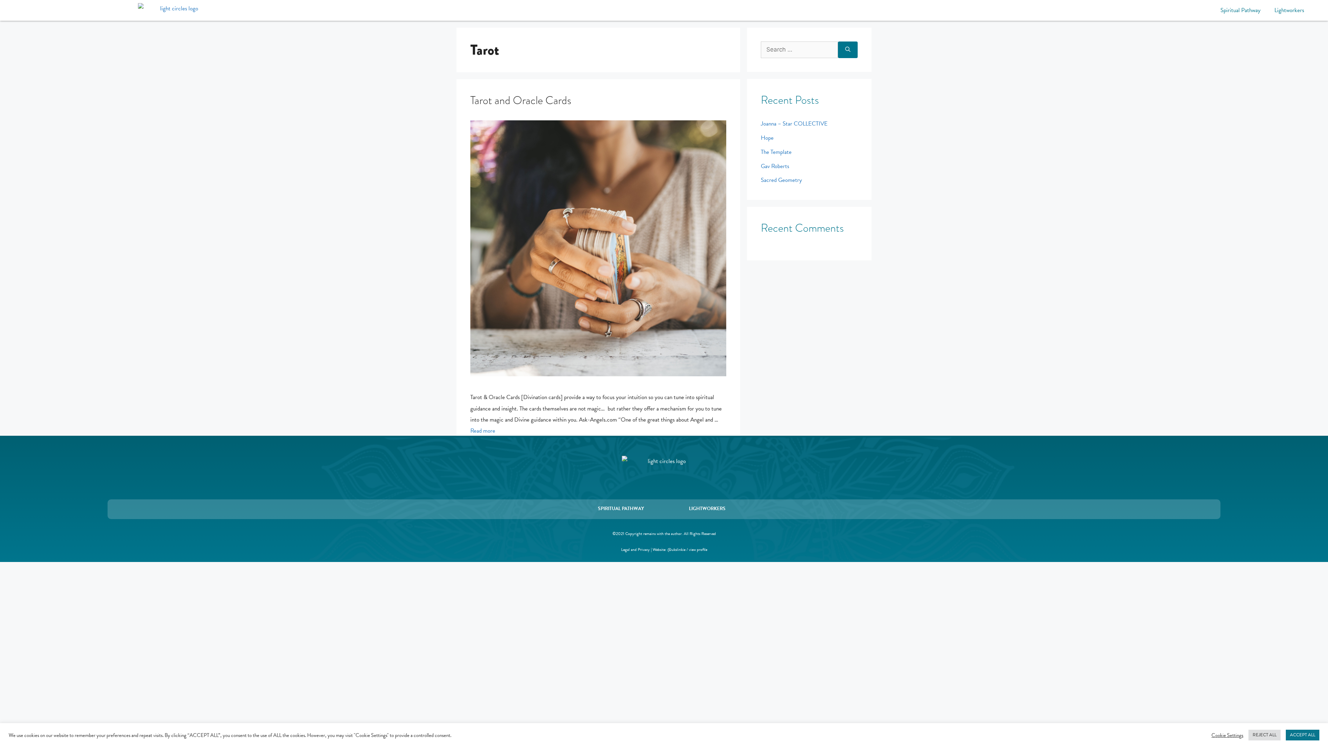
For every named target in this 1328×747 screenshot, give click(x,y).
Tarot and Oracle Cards (520, 100)
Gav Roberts (775, 166)
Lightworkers (1289, 10)
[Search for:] (799, 50)
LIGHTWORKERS (707, 508)
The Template (776, 152)
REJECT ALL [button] (1264, 734)
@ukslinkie (676, 549)
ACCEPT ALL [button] (1302, 734)
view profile (698, 549)
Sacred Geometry (781, 180)
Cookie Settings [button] (1227, 735)
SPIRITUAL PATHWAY (621, 508)
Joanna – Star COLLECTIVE (794, 123)
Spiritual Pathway (1240, 10)
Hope (767, 137)
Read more (482, 430)
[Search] (848, 50)
